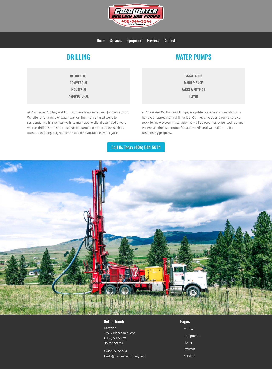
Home (101, 41)
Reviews (153, 41)
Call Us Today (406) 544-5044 (136, 147)
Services (116, 41)
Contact (169, 41)
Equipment (135, 41)
